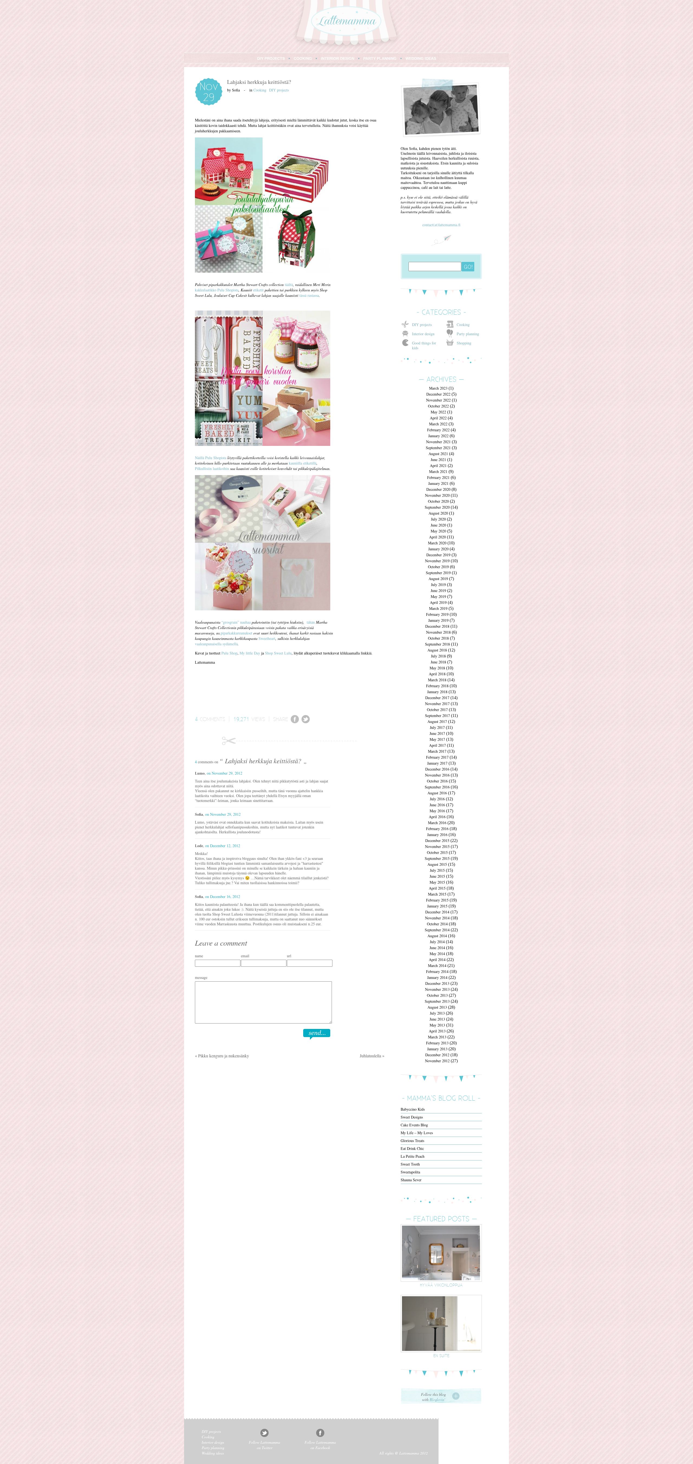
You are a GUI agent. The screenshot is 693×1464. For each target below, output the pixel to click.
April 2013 (437, 1031)
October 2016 (437, 781)
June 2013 (437, 1019)
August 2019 (438, 578)
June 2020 (438, 525)
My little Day (250, 653)
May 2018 (437, 667)
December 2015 (437, 840)
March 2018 (437, 679)
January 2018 (437, 691)
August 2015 (437, 864)
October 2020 (438, 501)
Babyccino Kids (413, 1109)
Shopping (464, 343)
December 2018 (437, 626)
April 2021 (438, 465)
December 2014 (437, 911)
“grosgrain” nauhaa (236, 622)
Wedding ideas (213, 1453)
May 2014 (437, 953)
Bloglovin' (437, 1399)
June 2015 (437, 876)
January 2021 (438, 483)
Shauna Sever (411, 1179)
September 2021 (438, 447)
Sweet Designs (412, 1117)
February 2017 (437, 757)
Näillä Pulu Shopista (210, 457)
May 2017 (437, 739)
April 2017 (437, 745)
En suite (441, 1355)
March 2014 (437, 965)
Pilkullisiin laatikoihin (212, 468)
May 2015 (437, 882)
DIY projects (279, 90)
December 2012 (437, 1054)
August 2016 (437, 792)
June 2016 (437, 804)
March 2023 (438, 388)
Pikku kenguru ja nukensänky (223, 1055)
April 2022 (438, 417)
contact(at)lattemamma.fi (441, 224)
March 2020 (437, 542)
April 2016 (437, 816)
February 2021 (438, 477)
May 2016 (437, 810)
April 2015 (437, 888)
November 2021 (438, 441)
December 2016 (437, 769)
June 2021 (438, 459)
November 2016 (437, 775)
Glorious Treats (412, 1140)
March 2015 (437, 894)
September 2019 (438, 572)
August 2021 (438, 453)
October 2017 (437, 709)
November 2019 (437, 560)
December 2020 (438, 489)
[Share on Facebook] (295, 721)
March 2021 (438, 471)
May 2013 (437, 1025)
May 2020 (438, 531)
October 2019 (438, 566)
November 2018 (438, 632)
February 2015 (437, 900)
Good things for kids (424, 345)
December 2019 (438, 554)
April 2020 (437, 536)
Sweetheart (267, 638)
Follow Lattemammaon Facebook (320, 1445)
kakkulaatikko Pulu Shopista (216, 289)
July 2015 (437, 870)
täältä (288, 284)
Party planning (468, 333)
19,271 (241, 719)
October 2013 (437, 995)
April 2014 (437, 959)
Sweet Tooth (410, 1164)
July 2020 (438, 519)
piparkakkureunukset (236, 633)
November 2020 (437, 495)
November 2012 (437, 1060)
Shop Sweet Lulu (278, 653)
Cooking (259, 90)
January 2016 (437, 834)
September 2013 (437, 1001)
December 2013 (437, 983)
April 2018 (437, 673)
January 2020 (438, 548)
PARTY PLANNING (380, 58)
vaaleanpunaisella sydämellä (216, 643)
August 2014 (437, 935)
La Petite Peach (412, 1156)
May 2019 (438, 596)
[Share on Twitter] (306, 721)
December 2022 (438, 394)
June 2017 (437, 733)
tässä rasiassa (309, 295)
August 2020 (438, 513)
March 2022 (438, 423)
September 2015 (437, 858)
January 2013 (437, 1048)
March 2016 (437, 822)
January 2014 (437, 977)
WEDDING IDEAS (421, 58)
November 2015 (437, 846)
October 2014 (437, 923)
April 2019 (438, 602)
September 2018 (437, 644)
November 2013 (437, 989)
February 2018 (437, 685)
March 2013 (437, 1036)
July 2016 (437, 798)
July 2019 (438, 584)
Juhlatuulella (370, 1055)
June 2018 (438, 661)
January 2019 (438, 620)
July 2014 (437, 941)
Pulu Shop (229, 653)
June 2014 (437, 947)
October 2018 (438, 638)
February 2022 (438, 429)
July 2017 (437, 727)
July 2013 (437, 1013)
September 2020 (437, 507)
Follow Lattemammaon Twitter (264, 1445)
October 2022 (438, 406)
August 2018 (437, 650)
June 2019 (438, 590)
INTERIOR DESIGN (337, 58)
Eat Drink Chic (412, 1148)
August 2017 (437, 721)
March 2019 (438, 608)
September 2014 (437, 929)
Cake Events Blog (414, 1124)
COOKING (303, 58)
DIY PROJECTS (271, 58)
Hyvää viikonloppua (441, 1285)
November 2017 (437, 703)
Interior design (423, 333)
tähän (311, 622)
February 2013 (437, 1042)
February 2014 (437, 971)
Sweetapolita (410, 1172)
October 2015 (437, 852)
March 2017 (437, 751)
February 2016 (437, 828)
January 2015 (437, 906)
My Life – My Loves (417, 1132)
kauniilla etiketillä (302, 463)
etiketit (258, 289)
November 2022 (438, 400)
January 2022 (438, 435)
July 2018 (438, 656)
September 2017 (437, 715)
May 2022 (438, 411)
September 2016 (437, 786)
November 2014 (437, 917)
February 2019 (437, 614)
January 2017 (437, 763)
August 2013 (437, 1007)
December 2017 (437, 697)
